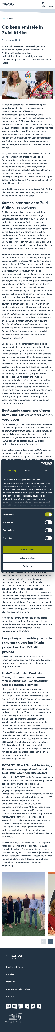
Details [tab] (27, 470)
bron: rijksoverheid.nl (12, 183)
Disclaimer (11, 982)
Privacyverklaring (14, 967)
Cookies (10, 974)
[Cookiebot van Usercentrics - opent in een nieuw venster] (41, 463)
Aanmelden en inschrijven (18, 989)
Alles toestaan (27, 549)
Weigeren (27, 566)
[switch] (48, 522)
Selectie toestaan (27, 558)
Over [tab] (45, 470)
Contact (10, 997)
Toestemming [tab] (10, 470)
